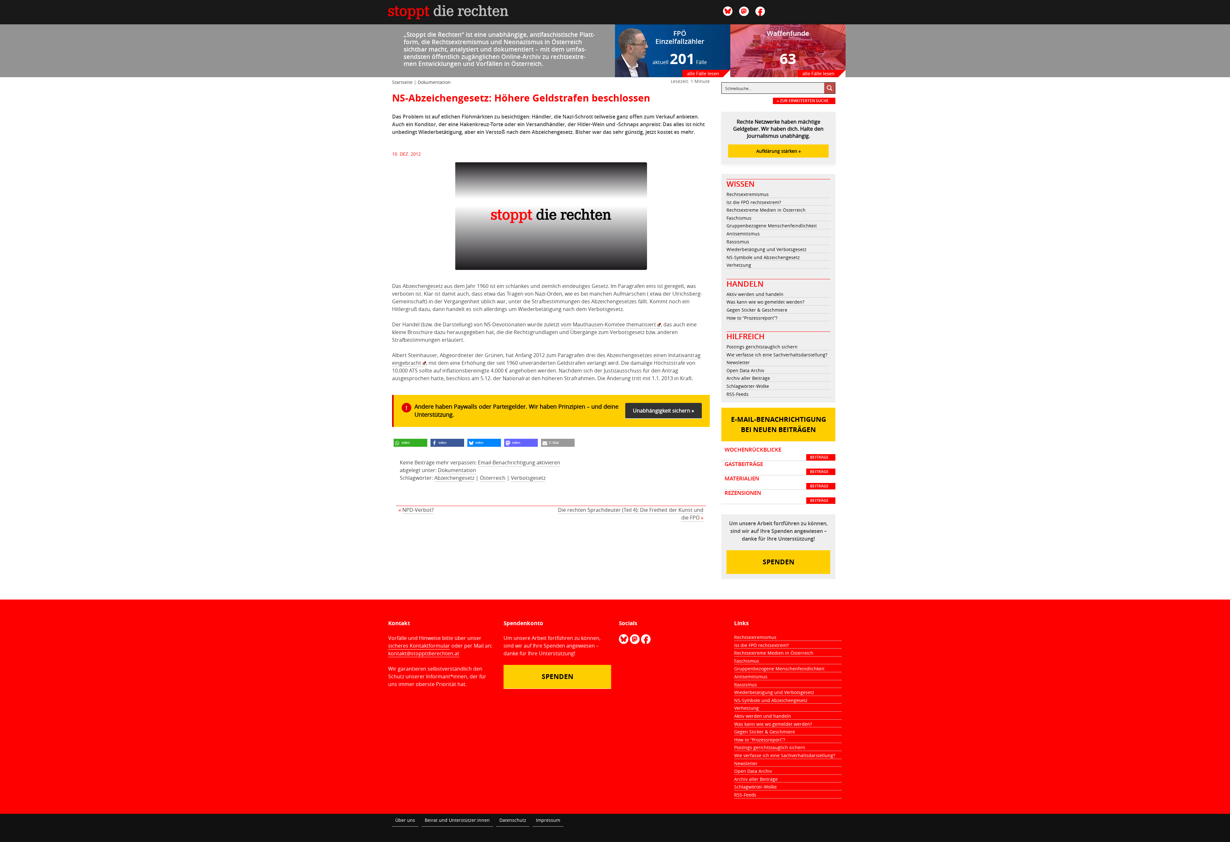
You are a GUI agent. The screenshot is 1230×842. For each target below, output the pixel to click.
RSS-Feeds (737, 394)
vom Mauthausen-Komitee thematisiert (608, 324)
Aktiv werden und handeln (754, 294)
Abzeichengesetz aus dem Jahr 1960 (445, 286)
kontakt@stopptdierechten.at (423, 653)
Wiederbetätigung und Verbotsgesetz (766, 249)
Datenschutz (512, 820)
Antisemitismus (743, 234)
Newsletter (738, 362)
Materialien (777, 482)
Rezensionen (777, 496)
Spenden (778, 562)
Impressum (548, 820)
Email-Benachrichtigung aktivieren (519, 462)
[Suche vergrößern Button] (829, 88)
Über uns (405, 820)
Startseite (402, 82)
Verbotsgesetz (528, 477)
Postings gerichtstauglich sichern (762, 347)
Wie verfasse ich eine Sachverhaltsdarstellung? (776, 355)
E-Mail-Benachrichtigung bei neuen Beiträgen (778, 424)
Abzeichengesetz (454, 477)
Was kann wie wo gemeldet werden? (765, 302)
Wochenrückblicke (777, 453)
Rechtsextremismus (747, 194)
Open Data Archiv (745, 370)
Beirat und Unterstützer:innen (457, 820)
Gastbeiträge (777, 467)
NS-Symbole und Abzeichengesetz (763, 257)
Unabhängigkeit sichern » (663, 410)
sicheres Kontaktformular (419, 645)
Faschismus (738, 218)
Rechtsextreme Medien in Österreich (766, 210)
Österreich (492, 477)
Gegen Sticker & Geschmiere (756, 310)
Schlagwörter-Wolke (747, 386)
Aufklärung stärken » (778, 151)
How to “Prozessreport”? (751, 318)
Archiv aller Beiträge (748, 378)
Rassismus (737, 242)
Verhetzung (738, 265)
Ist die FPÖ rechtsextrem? (753, 202)
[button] (410, 443)
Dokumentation (434, 82)
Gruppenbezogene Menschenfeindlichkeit (771, 226)
